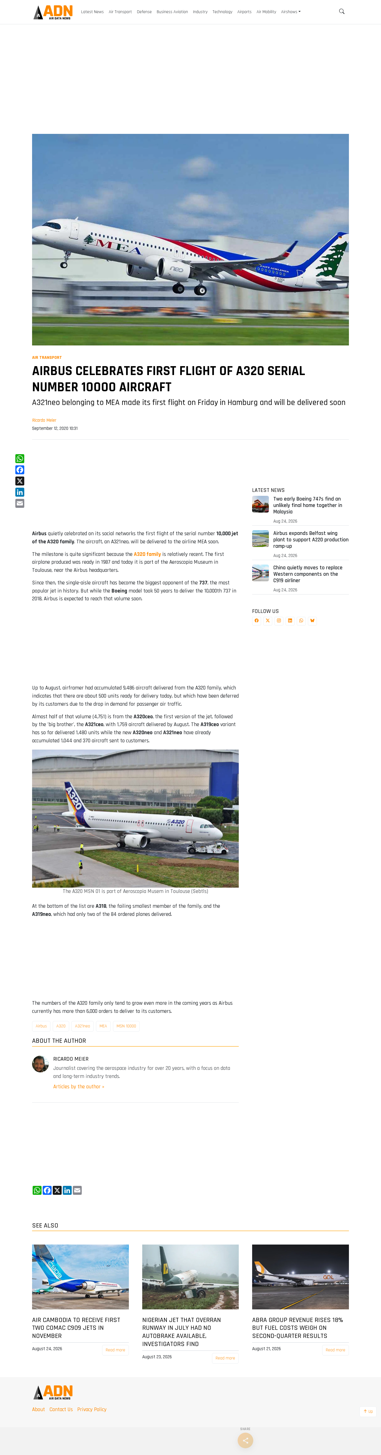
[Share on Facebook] (256, 621)
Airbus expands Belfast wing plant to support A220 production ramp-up (311, 540)
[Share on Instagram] (278, 621)
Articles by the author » (78, 1086)
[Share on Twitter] (267, 621)
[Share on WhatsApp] (301, 621)
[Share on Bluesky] (312, 621)
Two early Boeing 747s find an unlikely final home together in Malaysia (307, 505)
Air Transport (47, 358)
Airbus (41, 1026)
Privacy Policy (92, 1409)
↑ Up (368, 1411)
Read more (115, 1350)
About (38, 1409)
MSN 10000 (126, 1026)
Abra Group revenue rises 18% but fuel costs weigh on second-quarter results (297, 1328)
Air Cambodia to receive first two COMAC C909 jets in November (76, 1328)
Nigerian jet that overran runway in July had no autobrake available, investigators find (181, 1332)
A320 (61, 1026)
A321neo (82, 1026)
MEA (103, 1026)
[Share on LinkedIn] (290, 621)
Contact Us (61, 1409)
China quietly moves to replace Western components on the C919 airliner (308, 574)
